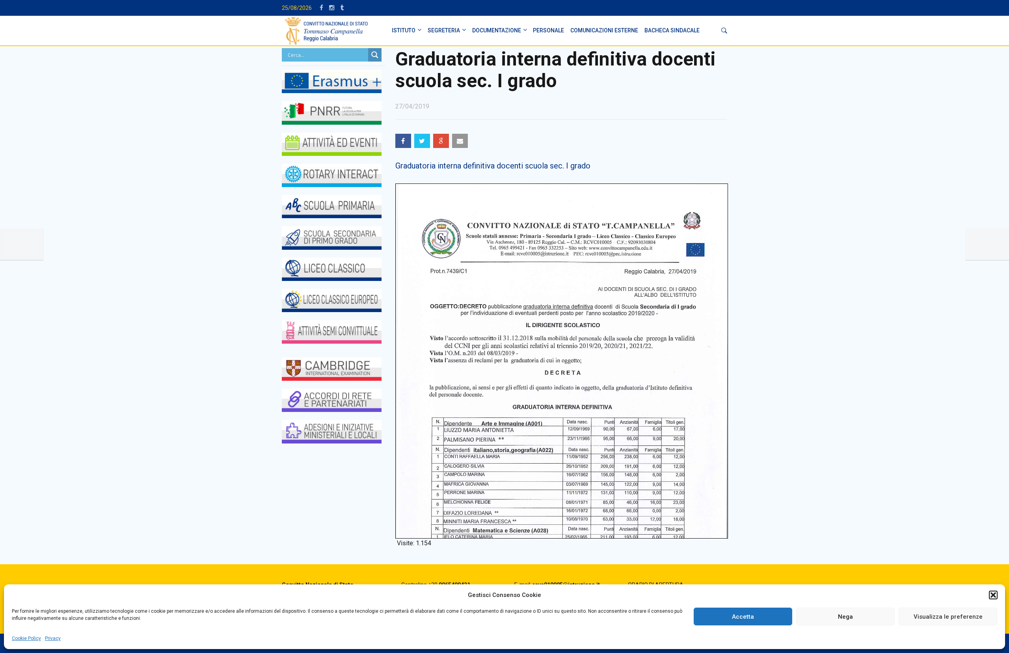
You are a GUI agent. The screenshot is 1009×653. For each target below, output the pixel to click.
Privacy (53, 638)
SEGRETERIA (444, 30)
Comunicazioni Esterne (604, 30)
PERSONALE (548, 30)
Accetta (743, 616)
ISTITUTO (403, 30)
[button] (993, 595)
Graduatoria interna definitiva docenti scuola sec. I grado (492, 165)
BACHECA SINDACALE (672, 30)
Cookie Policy (26, 638)
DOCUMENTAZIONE (496, 30)
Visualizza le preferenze (948, 616)
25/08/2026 (297, 8)
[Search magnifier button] (375, 55)
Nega (845, 616)
